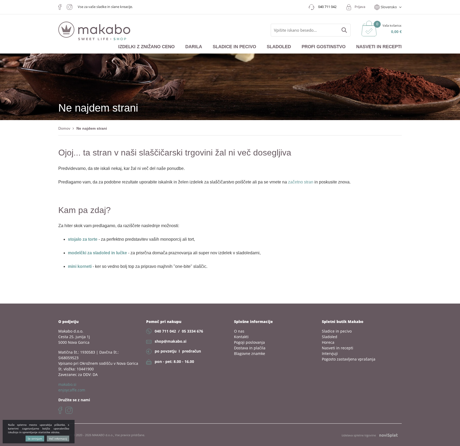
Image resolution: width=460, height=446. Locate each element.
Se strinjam (35, 438)
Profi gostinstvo (324, 46)
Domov (64, 128)
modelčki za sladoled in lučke (97, 253)
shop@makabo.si (170, 341)
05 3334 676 (192, 331)
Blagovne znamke (249, 353)
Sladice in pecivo (234, 46)
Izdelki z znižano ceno (146, 46)
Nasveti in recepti (379, 46)
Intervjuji (330, 353)
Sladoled (279, 46)
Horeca (328, 342)
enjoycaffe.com (71, 389)
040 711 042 (165, 331)
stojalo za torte (82, 239)
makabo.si (67, 384)
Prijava (360, 6)
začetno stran (300, 182)
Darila (193, 46)
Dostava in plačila (249, 347)
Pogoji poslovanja (249, 342)
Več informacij (58, 438)
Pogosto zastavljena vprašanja (348, 359)
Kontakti (241, 336)
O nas (239, 331)
